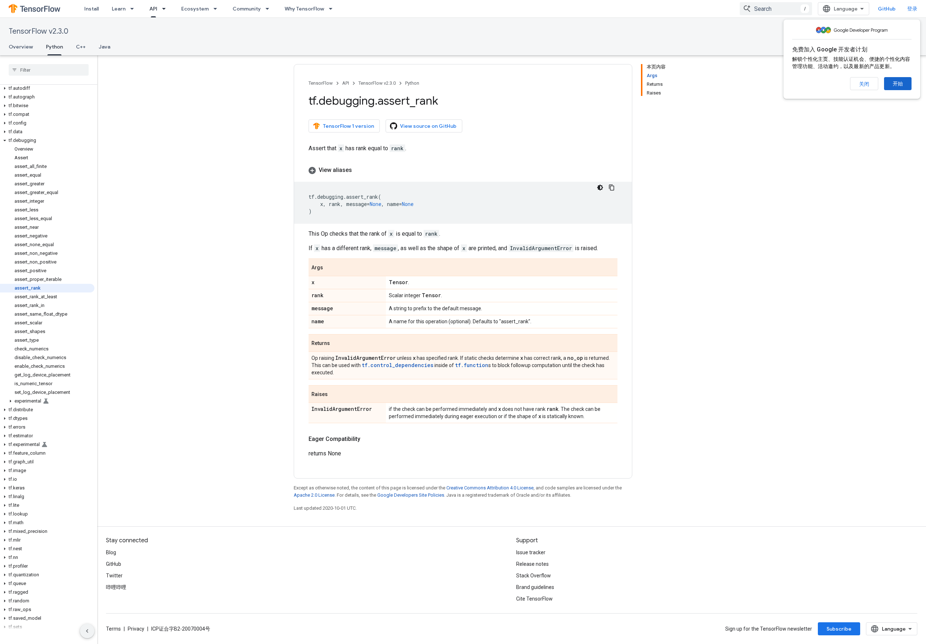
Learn (119, 8)
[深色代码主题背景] (600, 187)
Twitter (114, 575)
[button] (47, 88)
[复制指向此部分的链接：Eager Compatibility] (367, 439)
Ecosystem (195, 8)
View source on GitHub (428, 126)
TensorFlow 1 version (348, 126)
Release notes (532, 564)
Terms (113, 629)
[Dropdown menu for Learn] (134, 8)
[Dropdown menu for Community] (269, 8)
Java (104, 46)
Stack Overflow (533, 575)
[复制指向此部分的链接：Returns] (337, 343)
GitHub (887, 8)
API (153, 8)
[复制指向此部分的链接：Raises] (335, 394)
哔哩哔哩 (116, 587)
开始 (898, 83)
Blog (111, 552)
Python (54, 46)
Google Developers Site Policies (410, 495)
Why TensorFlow (304, 8)
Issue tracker (530, 552)
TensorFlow (321, 83)
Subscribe (839, 629)
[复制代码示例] (611, 187)
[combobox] (776, 8)
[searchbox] (49, 70)
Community (247, 8)
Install (91, 8)
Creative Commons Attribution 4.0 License (490, 488)
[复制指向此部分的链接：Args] (330, 268)
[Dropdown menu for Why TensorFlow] (332, 8)
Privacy (136, 629)
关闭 (864, 84)
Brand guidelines (535, 587)
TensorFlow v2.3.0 (38, 31)
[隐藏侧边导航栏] (87, 631)
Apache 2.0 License (314, 495)
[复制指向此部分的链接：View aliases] (359, 170)
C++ (81, 46)
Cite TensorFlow (534, 599)
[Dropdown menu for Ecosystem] (217, 8)
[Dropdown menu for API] (166, 8)
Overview (21, 46)
